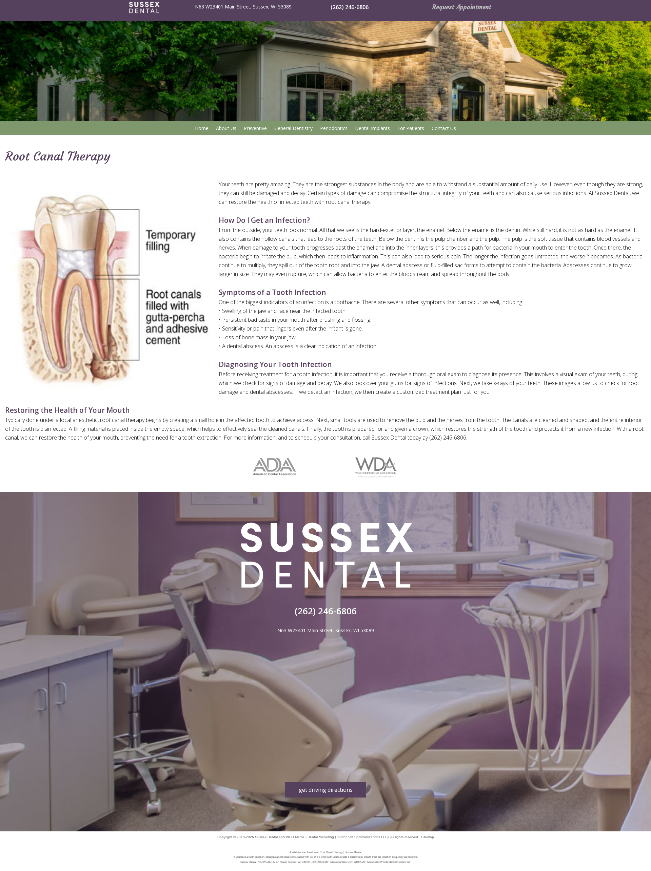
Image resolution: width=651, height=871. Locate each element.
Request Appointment (461, 7)
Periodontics (334, 128)
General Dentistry (293, 128)
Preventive (255, 128)
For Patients (410, 128)
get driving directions (326, 789)
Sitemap (427, 837)
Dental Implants (372, 128)
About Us (226, 128)
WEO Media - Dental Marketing (310, 837)
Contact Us (444, 128)
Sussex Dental (266, 837)
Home (202, 128)
